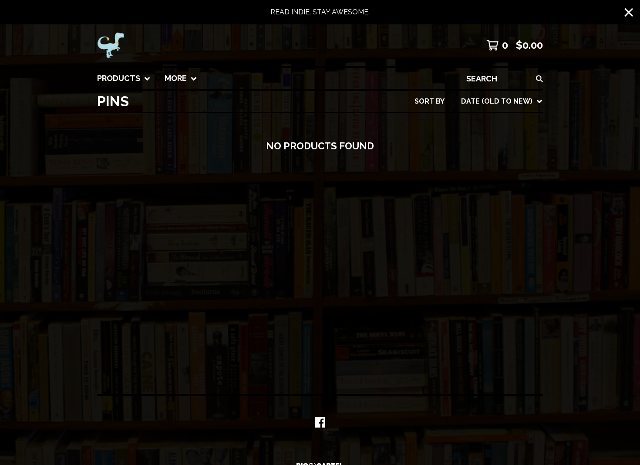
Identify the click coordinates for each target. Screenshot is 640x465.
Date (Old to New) (479, 207)
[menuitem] (124, 78)
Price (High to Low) (481, 235)
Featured (462, 124)
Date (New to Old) (479, 193)
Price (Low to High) (481, 221)
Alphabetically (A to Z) (489, 166)
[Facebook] (320, 422)
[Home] (111, 45)
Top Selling (467, 152)
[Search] (539, 78)
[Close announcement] (628, 12)
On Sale (459, 138)
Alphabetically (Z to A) (489, 179)
